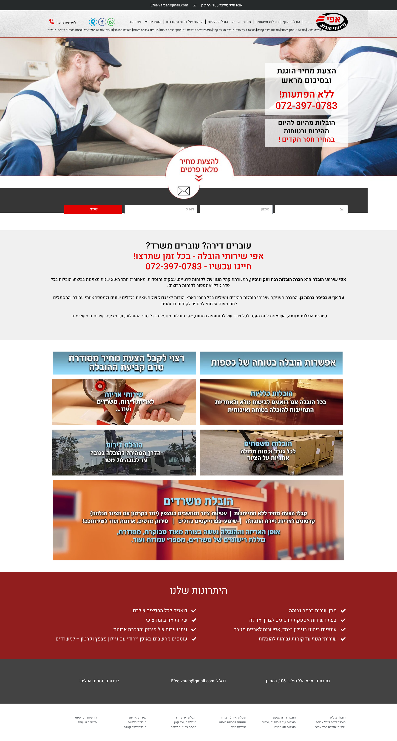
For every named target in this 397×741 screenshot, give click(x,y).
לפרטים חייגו (66, 23)
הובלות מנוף (291, 22)
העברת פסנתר (123, 29)
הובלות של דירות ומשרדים (184, 22)
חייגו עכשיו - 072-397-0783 (198, 266)
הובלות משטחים (267, 22)
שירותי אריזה (241, 22)
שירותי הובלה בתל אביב (98, 29)
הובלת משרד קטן (223, 29)
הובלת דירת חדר (246, 29)
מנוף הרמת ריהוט (170, 29)
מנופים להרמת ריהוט (146, 29)
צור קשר (135, 22)
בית (306, 22)
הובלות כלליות (218, 22)
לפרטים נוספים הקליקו (99, 681)
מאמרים (156, 22)
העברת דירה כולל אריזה (197, 29)
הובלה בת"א (314, 29)
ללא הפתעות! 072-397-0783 (306, 100)
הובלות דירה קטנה (268, 29)
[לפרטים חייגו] (51, 22)
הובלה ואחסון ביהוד (293, 29)
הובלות (52, 29)
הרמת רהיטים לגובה (70, 29)
